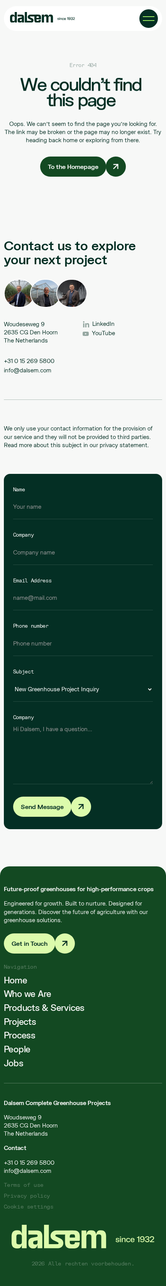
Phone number (31, 626)
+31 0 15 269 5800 (29, 361)
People (17, 1049)
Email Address (32, 580)
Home (15, 980)
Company (23, 535)
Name (19, 489)
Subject (23, 671)
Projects (20, 1021)
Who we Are (28, 994)
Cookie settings (29, 1206)
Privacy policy (27, 1195)
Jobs (14, 1063)
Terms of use (24, 1184)
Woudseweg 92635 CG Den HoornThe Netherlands (31, 1125)
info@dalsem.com (27, 370)
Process (20, 1035)
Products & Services (44, 1008)
